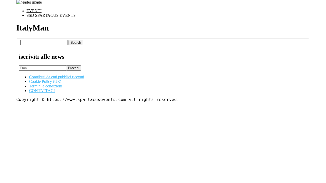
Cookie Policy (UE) (45, 81)
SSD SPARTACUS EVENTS (51, 15)
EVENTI (34, 11)
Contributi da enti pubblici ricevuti (56, 77)
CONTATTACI (42, 90)
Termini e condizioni (45, 86)
